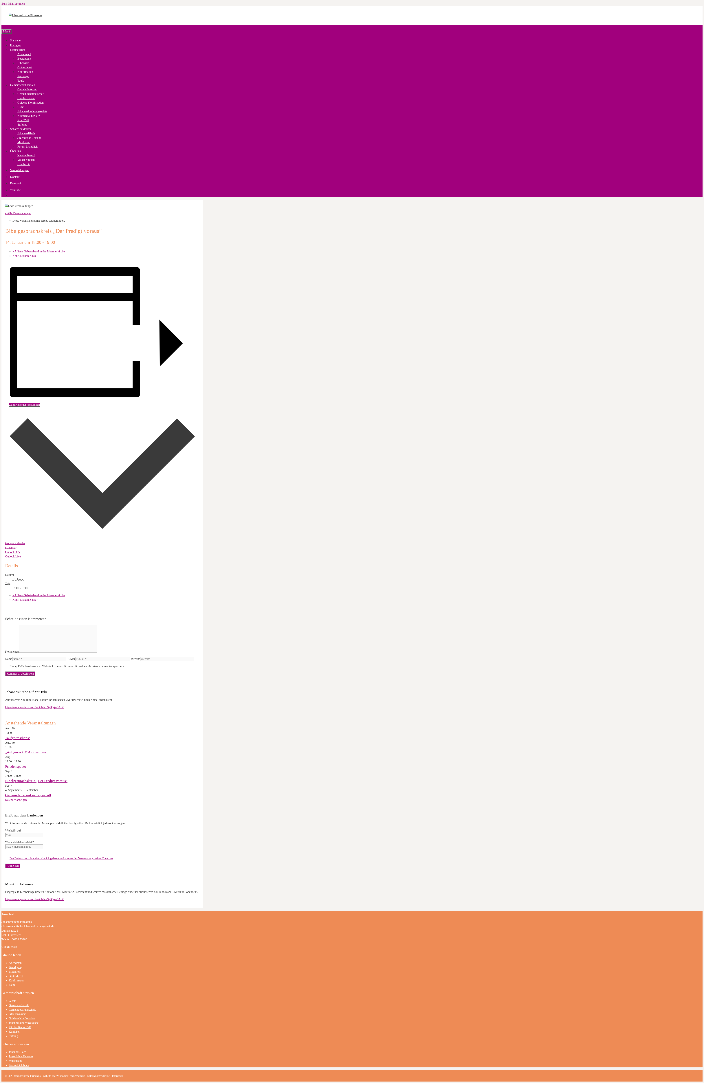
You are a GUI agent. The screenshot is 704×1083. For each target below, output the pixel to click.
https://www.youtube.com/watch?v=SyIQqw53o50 (34, 707)
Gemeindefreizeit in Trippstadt (28, 795)
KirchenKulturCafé (28, 115)
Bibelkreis (23, 63)
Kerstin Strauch (26, 155)
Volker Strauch (26, 159)
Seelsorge (23, 76)
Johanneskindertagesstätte (32, 111)
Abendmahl (24, 54)
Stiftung (22, 124)
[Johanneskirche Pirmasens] (25, 15)
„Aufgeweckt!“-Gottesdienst (26, 752)
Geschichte (23, 164)
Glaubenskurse (26, 98)
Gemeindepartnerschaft (30, 93)
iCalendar (10, 547)
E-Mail (71, 658)
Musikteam (23, 142)
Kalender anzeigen (16, 799)
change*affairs (77, 1076)
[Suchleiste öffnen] (2, 27)
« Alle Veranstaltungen (18, 213)
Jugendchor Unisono (29, 137)
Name (8, 658)
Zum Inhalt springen (13, 3)
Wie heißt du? (13, 830)
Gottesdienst (24, 67)
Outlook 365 (12, 552)
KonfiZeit (23, 120)
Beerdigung (24, 58)
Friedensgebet (15, 766)
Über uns (15, 151)
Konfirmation (25, 71)
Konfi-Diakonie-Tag (25, 255)
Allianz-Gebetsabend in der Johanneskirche (38, 251)
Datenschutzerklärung (98, 1076)
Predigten (15, 45)
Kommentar (12, 651)
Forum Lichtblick (27, 146)
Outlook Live (13, 556)
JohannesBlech (26, 133)
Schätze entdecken (21, 129)
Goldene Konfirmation (30, 102)
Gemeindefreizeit (27, 89)
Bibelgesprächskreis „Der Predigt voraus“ (36, 781)
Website (135, 658)
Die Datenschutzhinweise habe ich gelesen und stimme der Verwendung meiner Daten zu (61, 858)
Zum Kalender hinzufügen (24, 404)
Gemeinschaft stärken (22, 85)
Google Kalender (15, 543)
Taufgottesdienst (17, 738)
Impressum (117, 1076)
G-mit (20, 107)
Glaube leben (17, 49)
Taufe (20, 80)
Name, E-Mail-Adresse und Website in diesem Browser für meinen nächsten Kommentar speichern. (67, 666)
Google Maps (9, 946)
